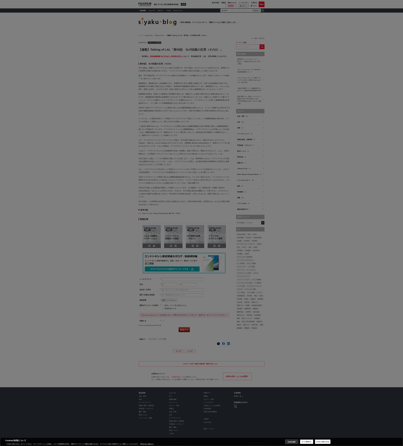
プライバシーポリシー (147, 444)
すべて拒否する (306, 441)
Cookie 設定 (292, 441)
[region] (201, 441)
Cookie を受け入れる (322, 441)
